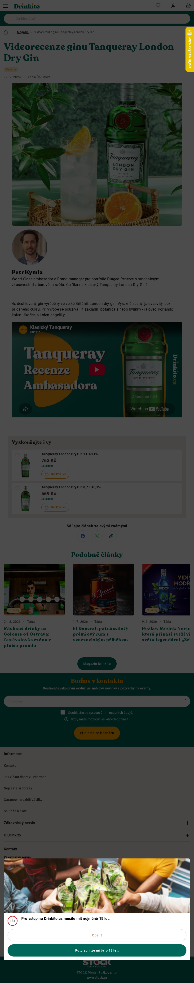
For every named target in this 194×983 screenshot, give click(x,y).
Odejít (97, 935)
